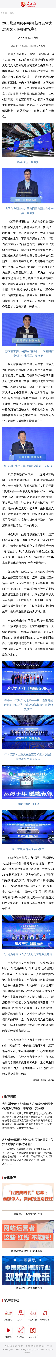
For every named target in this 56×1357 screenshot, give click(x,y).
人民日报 (8, 1320)
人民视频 (8, 1337)
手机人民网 (32, 1320)
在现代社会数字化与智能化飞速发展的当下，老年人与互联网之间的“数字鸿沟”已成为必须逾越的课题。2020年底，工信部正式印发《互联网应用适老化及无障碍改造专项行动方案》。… (27, 1156)
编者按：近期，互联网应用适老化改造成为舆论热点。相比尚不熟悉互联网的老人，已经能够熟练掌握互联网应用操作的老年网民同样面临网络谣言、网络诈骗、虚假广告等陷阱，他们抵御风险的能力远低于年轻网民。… (27, 1120)
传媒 (12, 13)
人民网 (3, 13)
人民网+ (20, 1320)
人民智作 (32, 1337)
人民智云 (20, 1337)
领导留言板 (44, 1320)
